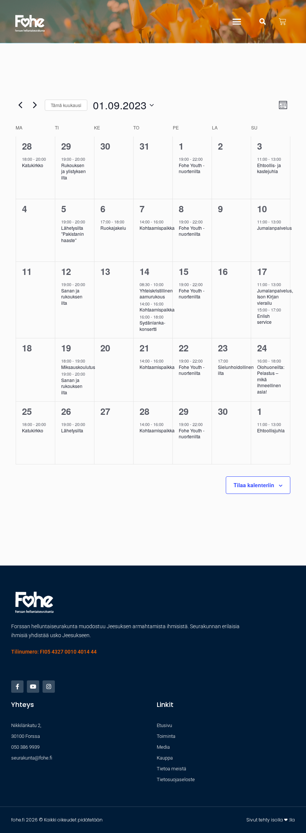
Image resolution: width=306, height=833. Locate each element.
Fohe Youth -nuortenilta (191, 168)
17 (262, 271)
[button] (237, 22)
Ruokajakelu (113, 228)
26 (66, 411)
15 (183, 271)
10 (262, 208)
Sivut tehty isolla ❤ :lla (270, 820)
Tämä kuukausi (66, 105)
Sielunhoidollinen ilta (236, 370)
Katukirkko (32, 165)
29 (66, 146)
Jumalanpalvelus (274, 228)
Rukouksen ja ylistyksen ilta (73, 171)
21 (144, 347)
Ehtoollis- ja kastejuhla (269, 168)
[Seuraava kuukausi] (34, 105)
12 (66, 271)
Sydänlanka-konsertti (152, 325)
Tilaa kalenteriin (254, 485)
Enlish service (264, 319)
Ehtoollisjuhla (271, 430)
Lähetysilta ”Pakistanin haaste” (72, 234)
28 (27, 146)
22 (183, 347)
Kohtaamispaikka (157, 228)
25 (27, 411)
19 (66, 347)
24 (262, 347)
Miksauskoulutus (78, 367)
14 (144, 271)
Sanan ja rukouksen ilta (71, 296)
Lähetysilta (72, 430)
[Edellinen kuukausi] (20, 105)
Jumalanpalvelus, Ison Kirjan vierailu (275, 296)
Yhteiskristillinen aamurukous (156, 293)
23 (223, 347)
